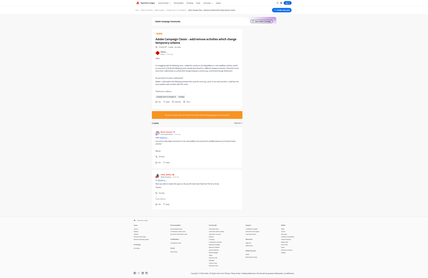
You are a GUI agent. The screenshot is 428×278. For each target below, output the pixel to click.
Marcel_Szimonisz (167, 132)
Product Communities (147, 10)
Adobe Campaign (159, 10)
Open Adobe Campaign (263, 21)
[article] (196, 147)
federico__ (164, 52)
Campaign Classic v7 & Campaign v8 (176, 10)
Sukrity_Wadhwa (166, 175)
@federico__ (164, 137)
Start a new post (212, 115)
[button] (282, 10)
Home (137, 10)
